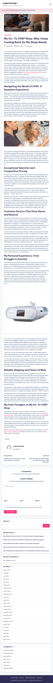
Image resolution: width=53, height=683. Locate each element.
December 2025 (7, 594)
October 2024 (7, 618)
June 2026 (6, 576)
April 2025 (6, 600)
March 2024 (6, 639)
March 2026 (6, 585)
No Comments (29, 46)
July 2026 (5, 573)
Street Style (8, 35)
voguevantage (10, 3)
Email (22, 500)
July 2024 (5, 627)
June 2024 (6, 630)
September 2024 (7, 621)
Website (37, 500)
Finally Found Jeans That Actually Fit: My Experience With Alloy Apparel (23, 539)
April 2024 (6, 636)
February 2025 (7, 606)
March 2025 (6, 603)
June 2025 (6, 597)
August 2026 (6, 570)
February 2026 (7, 588)
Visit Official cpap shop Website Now (32, 72)
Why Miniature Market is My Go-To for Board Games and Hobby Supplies (23, 536)
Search (6, 521)
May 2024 (6, 633)
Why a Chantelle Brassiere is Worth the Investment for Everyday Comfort (24, 547)
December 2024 (7, 612)
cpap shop (7, 439)
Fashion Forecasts (8, 653)
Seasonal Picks (7, 656)
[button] (16, 449)
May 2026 (6, 579)
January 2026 (7, 591)
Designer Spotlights (8, 650)
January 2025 (7, 609)
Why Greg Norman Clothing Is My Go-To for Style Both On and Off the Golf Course (26, 551)
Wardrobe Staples (8, 668)
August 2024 (6, 624)
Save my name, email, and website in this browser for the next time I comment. (24, 507)
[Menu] (50, 4)
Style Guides (6, 662)
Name (6, 500)
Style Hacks (6, 665)
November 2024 (7, 615)
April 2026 (6, 582)
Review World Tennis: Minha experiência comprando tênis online (21, 543)
